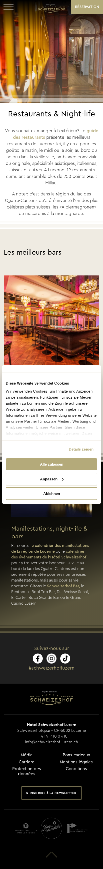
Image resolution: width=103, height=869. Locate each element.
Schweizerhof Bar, (63, 586)
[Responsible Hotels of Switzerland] (77, 828)
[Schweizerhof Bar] (51, 323)
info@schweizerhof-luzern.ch (51, 742)
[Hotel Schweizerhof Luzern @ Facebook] (38, 659)
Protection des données (26, 771)
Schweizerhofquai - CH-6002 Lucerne (51, 731)
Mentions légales (76, 762)
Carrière (26, 762)
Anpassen (49, 479)
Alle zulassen (51, 464)
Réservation (87, 7)
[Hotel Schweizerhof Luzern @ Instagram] (51, 659)
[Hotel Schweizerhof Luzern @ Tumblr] (65, 659)
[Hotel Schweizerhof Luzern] (51, 8)
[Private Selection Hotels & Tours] (26, 828)
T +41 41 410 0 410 (52, 736)
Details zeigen (81, 449)
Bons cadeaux (76, 755)
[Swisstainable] (51, 828)
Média (26, 755)
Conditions (76, 769)
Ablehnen (51, 493)
